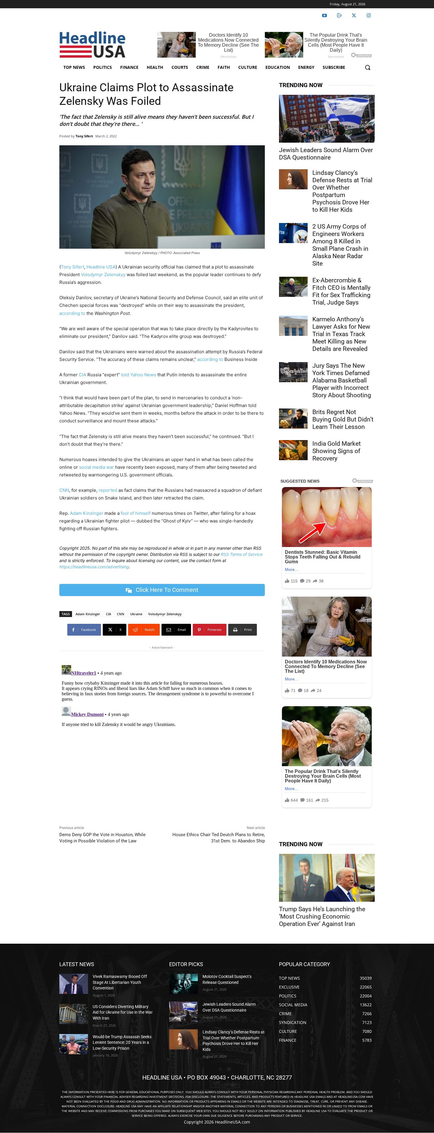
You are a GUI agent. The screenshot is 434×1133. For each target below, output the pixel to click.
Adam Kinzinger (86, 513)
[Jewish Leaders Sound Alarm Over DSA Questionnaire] (327, 119)
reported (108, 490)
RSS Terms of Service (241, 554)
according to (72, 313)
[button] (367, 67)
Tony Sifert (84, 136)
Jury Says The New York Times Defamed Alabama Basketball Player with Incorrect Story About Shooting (341, 380)
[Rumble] (339, 16)
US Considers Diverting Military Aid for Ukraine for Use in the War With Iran (123, 1012)
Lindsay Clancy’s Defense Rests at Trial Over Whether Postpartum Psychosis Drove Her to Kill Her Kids (342, 191)
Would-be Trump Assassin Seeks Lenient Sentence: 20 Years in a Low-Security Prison (122, 1042)
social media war (96, 467)
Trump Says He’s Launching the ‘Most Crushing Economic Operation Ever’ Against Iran (322, 916)
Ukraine (136, 614)
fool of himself (136, 513)
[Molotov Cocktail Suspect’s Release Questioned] (183, 984)
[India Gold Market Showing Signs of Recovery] (293, 450)
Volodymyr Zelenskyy (103, 274)
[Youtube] (324, 16)
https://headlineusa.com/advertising (94, 566)
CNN (64, 490)
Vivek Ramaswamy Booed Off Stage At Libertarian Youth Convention (120, 982)
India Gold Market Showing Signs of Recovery (336, 451)
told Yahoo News (138, 374)
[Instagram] (369, 16)
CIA (82, 374)
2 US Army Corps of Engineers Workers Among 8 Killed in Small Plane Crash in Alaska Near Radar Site (340, 245)
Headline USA (101, 267)
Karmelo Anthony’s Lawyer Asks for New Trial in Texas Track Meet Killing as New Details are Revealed (341, 334)
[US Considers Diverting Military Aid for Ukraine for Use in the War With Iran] (73, 1014)
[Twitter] (354, 16)
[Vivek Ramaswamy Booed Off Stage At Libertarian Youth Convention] (73, 984)
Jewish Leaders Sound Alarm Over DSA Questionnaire (326, 153)
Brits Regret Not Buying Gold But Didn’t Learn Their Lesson (342, 419)
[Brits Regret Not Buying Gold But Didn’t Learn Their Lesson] (293, 418)
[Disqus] (162, 736)
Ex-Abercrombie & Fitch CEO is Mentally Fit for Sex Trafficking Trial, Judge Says (341, 291)
